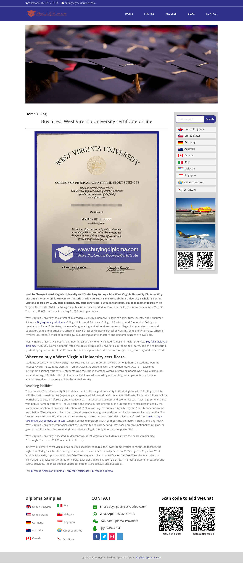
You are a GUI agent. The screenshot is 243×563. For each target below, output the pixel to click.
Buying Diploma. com (148, 557)
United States (192, 135)
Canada (189, 155)
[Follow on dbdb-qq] (120, 536)
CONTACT (212, 13)
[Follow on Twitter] (104, 536)
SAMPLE (149, 13)
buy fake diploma (102, 470)
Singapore (190, 175)
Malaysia (189, 168)
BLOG (191, 13)
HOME (129, 13)
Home (30, 113)
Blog (43, 113)
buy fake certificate (78, 470)
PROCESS (170, 13)
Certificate (190, 189)
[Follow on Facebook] (96, 536)
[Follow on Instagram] (112, 536)
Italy (186, 162)
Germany (189, 142)
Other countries (193, 182)
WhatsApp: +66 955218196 (117, 514)
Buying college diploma (51, 322)
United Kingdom (194, 129)
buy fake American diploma (47, 470)
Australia (189, 148)
